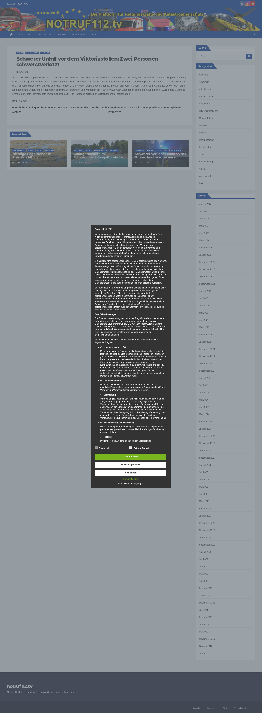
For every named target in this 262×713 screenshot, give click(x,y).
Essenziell (104, 448)
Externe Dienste (141, 448)
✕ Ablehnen (130, 473)
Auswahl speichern (130, 464)
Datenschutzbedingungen (130, 483)
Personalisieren (130, 479)
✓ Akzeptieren (130, 456)
